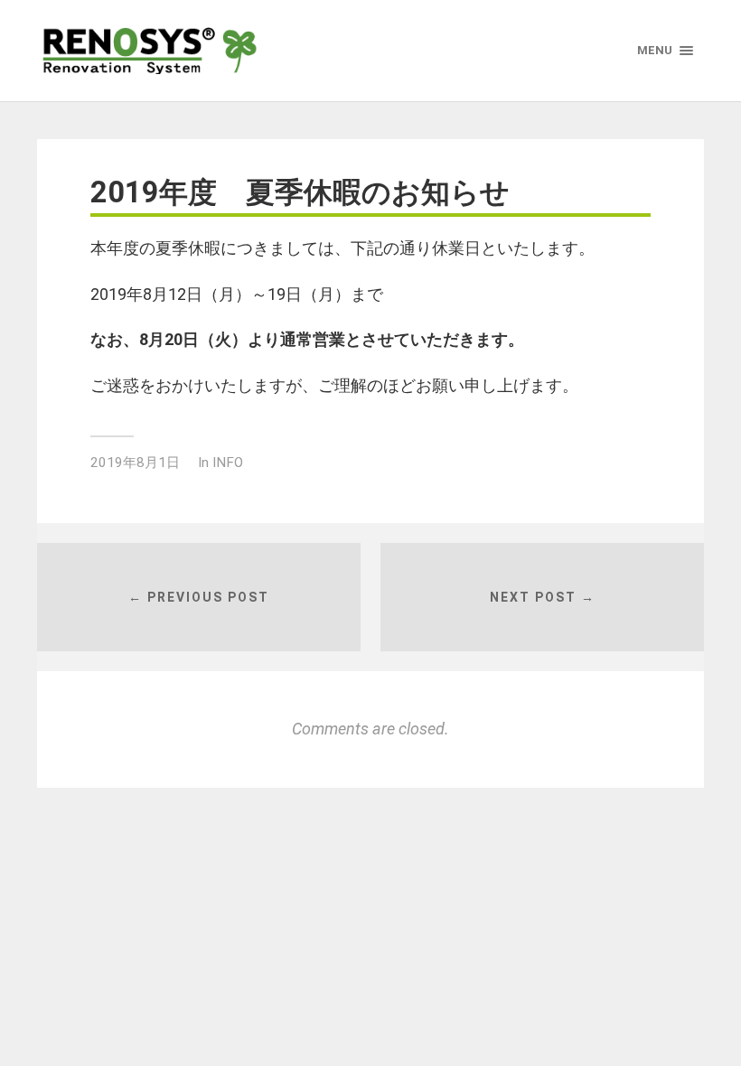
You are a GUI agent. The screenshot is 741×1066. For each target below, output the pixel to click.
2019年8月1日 (135, 462)
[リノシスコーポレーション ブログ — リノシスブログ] (150, 50)
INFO (227, 462)
